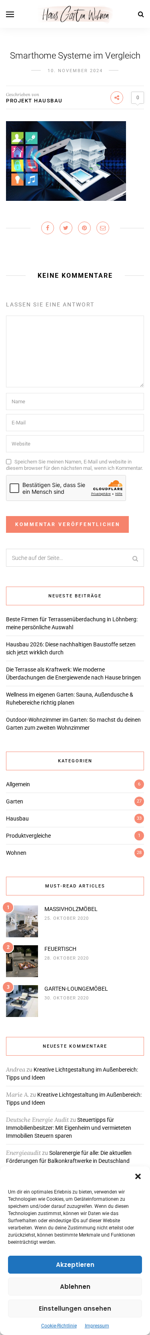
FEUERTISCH (60, 949)
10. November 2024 (75, 70)
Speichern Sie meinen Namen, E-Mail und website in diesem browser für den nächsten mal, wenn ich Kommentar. (74, 465)
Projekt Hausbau (34, 101)
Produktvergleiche (28, 835)
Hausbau (17, 818)
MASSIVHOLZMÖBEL (71, 909)
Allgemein (18, 784)
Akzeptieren (75, 1264)
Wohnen (16, 853)
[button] (138, 1176)
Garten (14, 801)
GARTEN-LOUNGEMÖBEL (76, 989)
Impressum (97, 1326)
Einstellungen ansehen (75, 1308)
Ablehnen (75, 1286)
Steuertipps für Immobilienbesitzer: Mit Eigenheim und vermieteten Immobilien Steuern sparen (68, 1128)
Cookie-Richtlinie (59, 1326)
